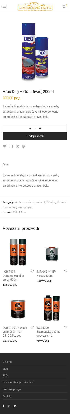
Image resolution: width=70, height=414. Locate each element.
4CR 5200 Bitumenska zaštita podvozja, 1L (48, 331)
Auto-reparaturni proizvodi (30, 202)
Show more (7, 284)
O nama (7, 361)
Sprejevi (27, 207)
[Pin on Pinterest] (23, 146)
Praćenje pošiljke (12, 389)
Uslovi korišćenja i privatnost (18, 382)
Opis (6, 164)
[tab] (35, 164)
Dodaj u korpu (35, 136)
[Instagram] (9, 405)
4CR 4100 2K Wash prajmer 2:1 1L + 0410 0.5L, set (15, 331)
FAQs (6, 375)
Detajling (51, 202)
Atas (23, 212)
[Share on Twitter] (17, 146)
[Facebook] (3, 405)
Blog (5, 368)
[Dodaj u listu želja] (6, 146)
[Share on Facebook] (12, 146)
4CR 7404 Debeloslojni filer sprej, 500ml (13, 275)
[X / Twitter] (15, 405)
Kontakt (7, 396)
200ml (16, 212)
